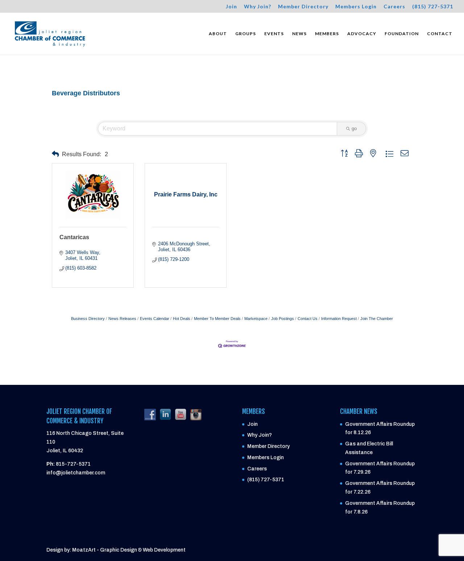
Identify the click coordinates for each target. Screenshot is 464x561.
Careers (394, 6)
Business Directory (88, 318)
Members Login (356, 6)
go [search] (354, 128)
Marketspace (256, 318)
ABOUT (218, 33)
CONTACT (439, 33)
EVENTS (274, 33)
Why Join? (257, 6)
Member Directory (303, 6)
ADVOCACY (361, 33)
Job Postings (282, 318)
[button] (55, 154)
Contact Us (308, 318)
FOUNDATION (402, 33)
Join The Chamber (376, 318)
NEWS (299, 33)
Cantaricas (74, 237)
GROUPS (245, 33)
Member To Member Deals (217, 318)
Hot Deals (181, 318)
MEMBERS (327, 33)
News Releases (122, 318)
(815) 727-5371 (432, 6)
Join (231, 6)
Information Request (339, 318)
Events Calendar (154, 318)
